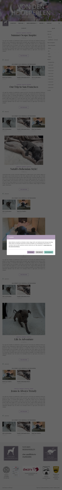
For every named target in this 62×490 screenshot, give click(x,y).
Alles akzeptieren (48, 252)
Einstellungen (31, 252)
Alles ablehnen (39, 252)
